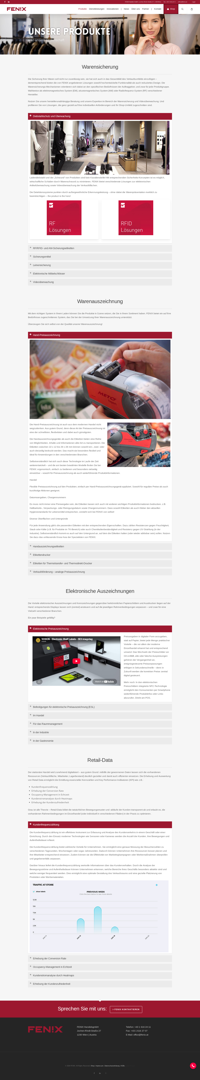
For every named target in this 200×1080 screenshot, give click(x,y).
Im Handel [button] (38, 715)
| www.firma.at (130, 1066)
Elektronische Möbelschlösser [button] (49, 273)
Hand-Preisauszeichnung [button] (46, 335)
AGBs (123, 1066)
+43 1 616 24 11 (142, 1027)
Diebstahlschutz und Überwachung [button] (51, 116)
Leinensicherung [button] (42, 265)
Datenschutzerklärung (112, 1066)
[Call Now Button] (193, 1066)
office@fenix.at (140, 1035)
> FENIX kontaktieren (126, 1009)
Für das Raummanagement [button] (47, 723)
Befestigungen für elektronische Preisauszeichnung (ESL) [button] (64, 707)
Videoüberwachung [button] (43, 282)
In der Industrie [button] (41, 732)
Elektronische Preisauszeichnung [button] (51, 628)
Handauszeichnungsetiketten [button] (48, 546)
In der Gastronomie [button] (43, 740)
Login (194, 2)
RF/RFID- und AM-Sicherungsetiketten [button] (53, 248)
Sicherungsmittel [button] (42, 256)
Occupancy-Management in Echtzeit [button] (52, 966)
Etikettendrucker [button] (41, 554)
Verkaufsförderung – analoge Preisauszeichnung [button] (59, 571)
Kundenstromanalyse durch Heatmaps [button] (53, 975)
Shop (92, 1066)
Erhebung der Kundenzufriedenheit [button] (51, 983)
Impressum (99, 1066)
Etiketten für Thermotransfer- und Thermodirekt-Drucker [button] (62, 563)
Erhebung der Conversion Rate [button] (49, 958)
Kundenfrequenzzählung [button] (46, 824)
